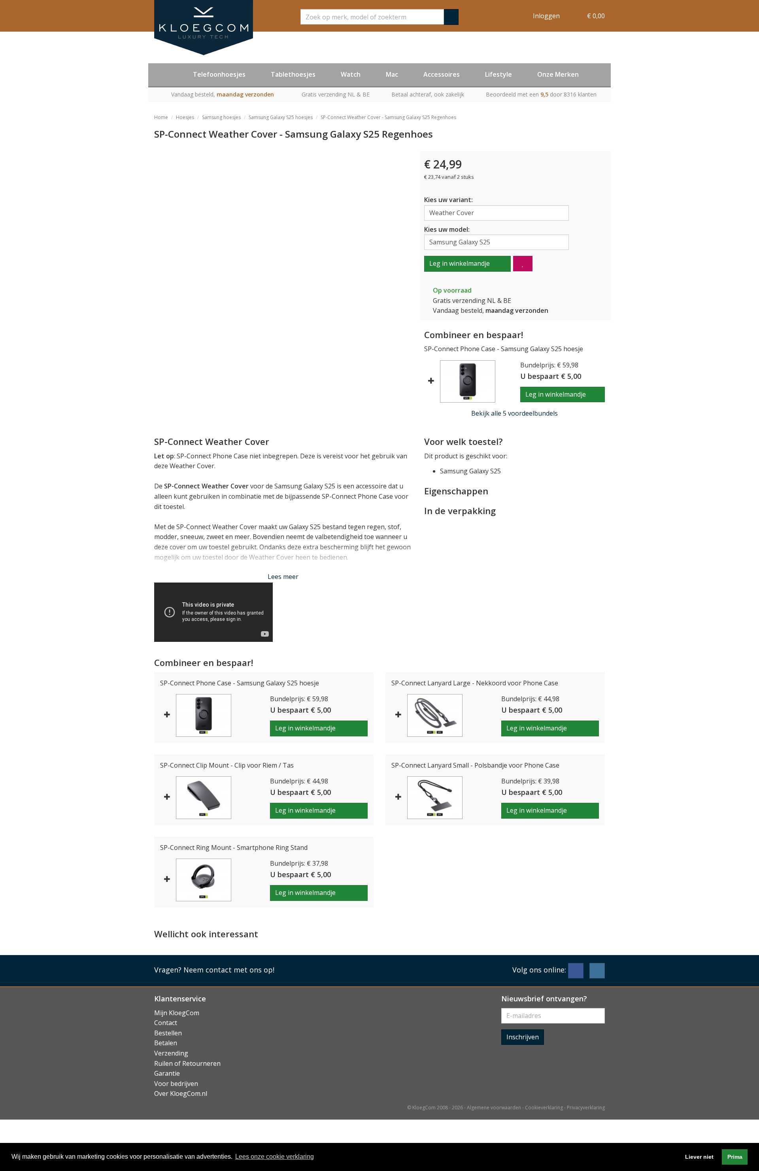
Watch (351, 74)
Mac (392, 74)
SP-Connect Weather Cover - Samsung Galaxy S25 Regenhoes (388, 117)
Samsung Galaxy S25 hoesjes (281, 117)
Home (161, 117)
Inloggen (546, 15)
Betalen (165, 1043)
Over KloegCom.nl (180, 1093)
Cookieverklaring (544, 1107)
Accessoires (441, 74)
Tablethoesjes (293, 74)
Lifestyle (498, 74)
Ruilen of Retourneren (187, 1063)
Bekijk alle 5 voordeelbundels (514, 413)
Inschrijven (522, 1037)
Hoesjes (185, 117)
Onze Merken (558, 74)
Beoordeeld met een (541, 94)
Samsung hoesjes (221, 117)
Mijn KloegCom (176, 1012)
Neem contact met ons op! (228, 969)
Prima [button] (734, 1157)
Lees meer (283, 576)
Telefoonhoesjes (219, 74)
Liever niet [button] (699, 1157)
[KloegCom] (203, 27)
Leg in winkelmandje (459, 263)
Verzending (171, 1053)
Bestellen (168, 1033)
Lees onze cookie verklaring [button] (274, 1156)
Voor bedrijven (176, 1083)
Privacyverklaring (586, 1107)
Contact (165, 1022)
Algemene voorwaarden (494, 1107)
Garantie (167, 1073)
